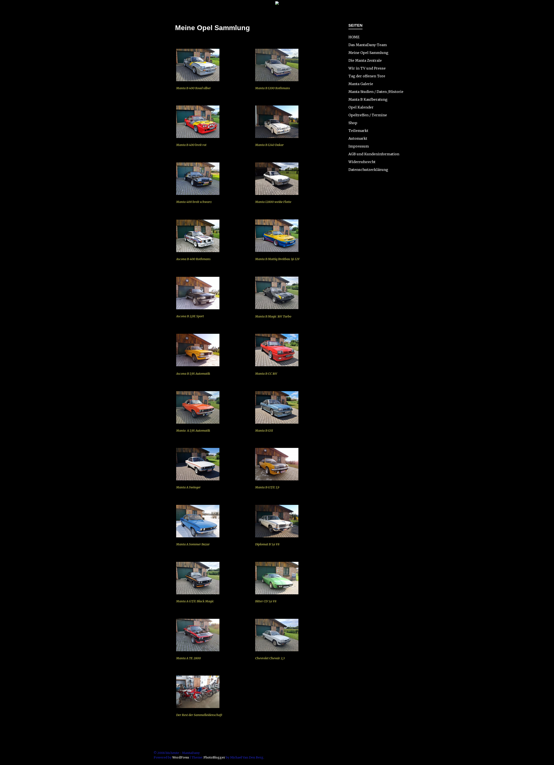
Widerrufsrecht (361, 162)
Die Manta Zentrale (365, 60)
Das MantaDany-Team (367, 45)
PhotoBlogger (214, 757)
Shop (352, 123)
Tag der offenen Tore (366, 76)
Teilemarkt (358, 130)
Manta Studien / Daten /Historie (375, 91)
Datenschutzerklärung (368, 169)
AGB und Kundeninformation (373, 154)
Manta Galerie (360, 84)
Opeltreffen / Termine (367, 115)
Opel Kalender (361, 107)
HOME (353, 37)
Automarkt (357, 138)
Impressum (358, 146)
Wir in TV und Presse (367, 68)
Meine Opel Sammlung (368, 52)
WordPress (180, 757)
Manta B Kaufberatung (367, 99)
